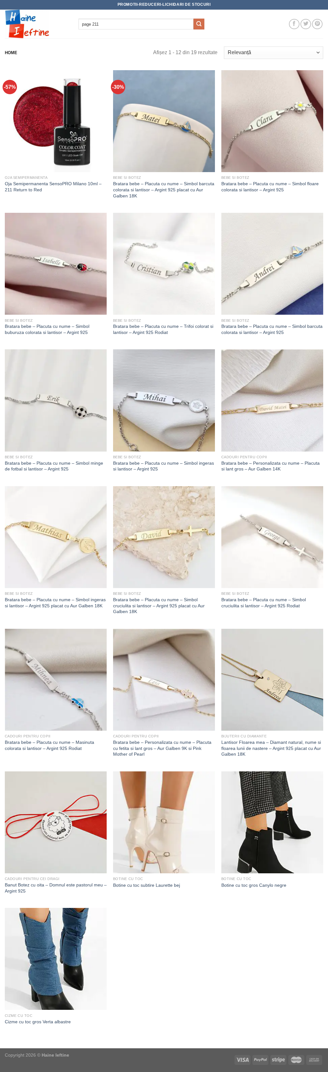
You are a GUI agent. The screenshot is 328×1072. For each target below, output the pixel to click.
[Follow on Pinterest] (317, 24)
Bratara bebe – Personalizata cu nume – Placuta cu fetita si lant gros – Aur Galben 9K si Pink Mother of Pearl (162, 748)
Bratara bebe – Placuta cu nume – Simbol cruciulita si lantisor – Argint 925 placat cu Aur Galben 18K (159, 605)
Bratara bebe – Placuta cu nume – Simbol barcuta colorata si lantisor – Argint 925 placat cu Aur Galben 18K (163, 189)
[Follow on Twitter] (305, 24)
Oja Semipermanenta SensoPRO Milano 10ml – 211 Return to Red (53, 186)
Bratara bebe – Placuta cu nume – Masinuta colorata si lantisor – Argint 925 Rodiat (49, 745)
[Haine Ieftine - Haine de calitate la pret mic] (37, 24)
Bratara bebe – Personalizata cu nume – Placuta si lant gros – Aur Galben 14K (270, 466)
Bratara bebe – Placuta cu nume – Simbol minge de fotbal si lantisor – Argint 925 (54, 466)
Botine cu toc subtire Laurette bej (146, 885)
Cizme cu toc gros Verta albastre (38, 1021)
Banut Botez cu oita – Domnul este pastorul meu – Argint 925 (56, 887)
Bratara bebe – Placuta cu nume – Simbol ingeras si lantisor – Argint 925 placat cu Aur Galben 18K (55, 602)
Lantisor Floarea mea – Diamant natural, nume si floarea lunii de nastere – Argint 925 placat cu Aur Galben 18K (271, 748)
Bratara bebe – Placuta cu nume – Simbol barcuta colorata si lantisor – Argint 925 (272, 329)
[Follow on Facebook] (294, 24)
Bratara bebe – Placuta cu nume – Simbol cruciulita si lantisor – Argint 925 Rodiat (263, 602)
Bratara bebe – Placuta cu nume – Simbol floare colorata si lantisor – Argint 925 (270, 186)
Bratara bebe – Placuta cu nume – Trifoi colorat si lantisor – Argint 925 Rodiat (163, 329)
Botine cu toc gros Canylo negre (253, 885)
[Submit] (198, 24)
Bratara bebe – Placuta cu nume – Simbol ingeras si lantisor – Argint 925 (163, 466)
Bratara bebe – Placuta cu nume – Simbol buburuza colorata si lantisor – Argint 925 (47, 329)
